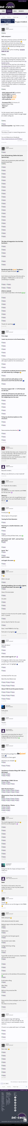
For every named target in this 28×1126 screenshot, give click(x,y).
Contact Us (22, 1090)
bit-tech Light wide (4, 1090)
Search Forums (4, 13)
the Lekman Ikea (6, 66)
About (2, 1097)
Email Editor (2, 1101)
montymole (8, 863)
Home (3, 11)
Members (21, 11)
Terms (2, 1102)
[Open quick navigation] (26, 17)
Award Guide (2, 1099)
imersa (7, 447)
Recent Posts (11, 13)
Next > (7, 24)
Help (26, 1090)
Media (15, 11)
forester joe (9, 877)
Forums (9, 11)
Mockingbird (9, 729)
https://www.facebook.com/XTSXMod (11, 139)
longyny (8, 465)
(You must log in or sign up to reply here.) (19, 1081)
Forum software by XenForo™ (6, 1124)
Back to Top (3, 1110)
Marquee (8, 705)
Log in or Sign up (22, 1)
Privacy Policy (25, 1124)
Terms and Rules (17, 1124)
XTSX (7, 28)
